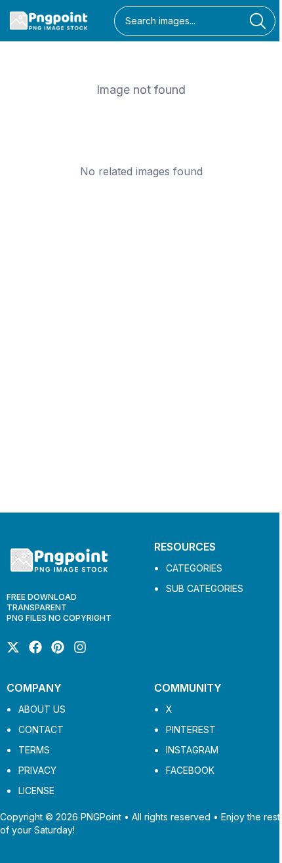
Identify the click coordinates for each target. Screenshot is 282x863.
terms (34, 749)
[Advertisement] (141, 352)
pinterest (191, 729)
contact (41, 729)
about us (42, 709)
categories (194, 568)
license (36, 790)
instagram (192, 749)
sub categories (204, 588)
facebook (190, 770)
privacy (37, 770)
